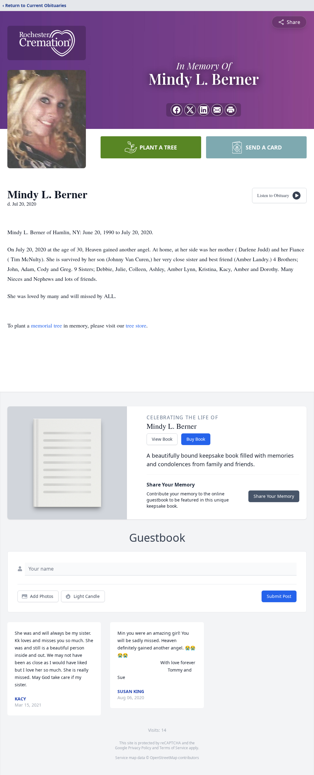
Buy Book (195, 439)
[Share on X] (190, 109)
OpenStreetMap (163, 757)
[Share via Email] (217, 109)
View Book (162, 439)
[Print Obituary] (230, 109)
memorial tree (46, 325)
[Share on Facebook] (176, 109)
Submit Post (279, 596)
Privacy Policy (139, 747)
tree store (136, 325)
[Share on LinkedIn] (203, 109)
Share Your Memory (274, 496)
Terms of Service (173, 747)
